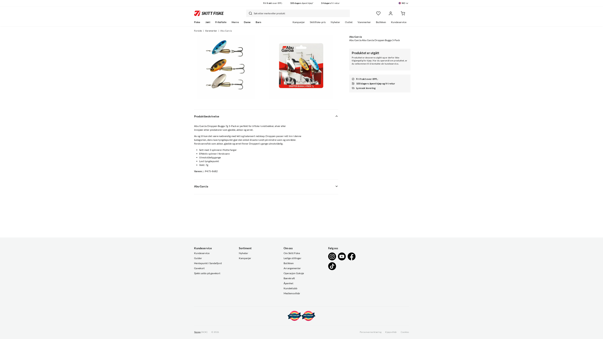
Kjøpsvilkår (391, 332)
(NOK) (200, 332)
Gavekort (199, 268)
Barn (258, 22)
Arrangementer (292, 268)
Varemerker (364, 22)
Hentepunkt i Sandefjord (208, 263)
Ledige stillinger (292, 258)
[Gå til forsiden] (209, 13)
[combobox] (298, 13)
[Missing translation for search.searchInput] (249, 13)
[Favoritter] (378, 13)
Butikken (381, 22)
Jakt (207, 22)
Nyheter (335, 22)
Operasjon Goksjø (294, 273)
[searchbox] (301, 13)
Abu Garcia (226, 31)
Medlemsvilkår (292, 293)
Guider (198, 258)
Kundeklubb (290, 288)
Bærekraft (289, 278)
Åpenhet (288, 283)
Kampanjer (299, 22)
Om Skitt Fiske (292, 253)
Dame (247, 22)
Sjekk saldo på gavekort (207, 273)
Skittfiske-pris (318, 22)
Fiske (197, 22)
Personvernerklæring (370, 332)
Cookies (405, 332)
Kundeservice (398, 22)
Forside (198, 31)
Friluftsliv (221, 22)
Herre (235, 22)
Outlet (349, 22)
